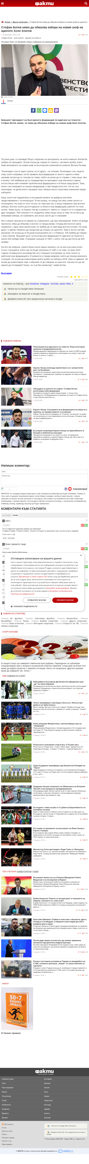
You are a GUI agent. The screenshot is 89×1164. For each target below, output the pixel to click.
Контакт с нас (6, 1141)
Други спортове (21, 22)
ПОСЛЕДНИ (6, 515)
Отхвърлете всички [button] (36, 600)
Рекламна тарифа (8, 1138)
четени (12, 872)
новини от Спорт (16, 676)
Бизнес (47, 1088)
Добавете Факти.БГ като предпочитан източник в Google (35, 299)
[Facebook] (33, 110)
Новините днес (8, 1079)
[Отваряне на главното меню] (2, 3)
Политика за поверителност (23, 594)
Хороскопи (48, 1100)
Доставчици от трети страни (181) (33, 576)
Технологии (6, 1096)
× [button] (81, 555)
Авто (46, 1092)
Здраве (47, 1109)
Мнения (47, 1083)
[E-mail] (50, 110)
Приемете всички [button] (65, 600)
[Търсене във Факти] (86, 3)
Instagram (44, 284)
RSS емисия (8, 1124)
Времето (5, 1113)
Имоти (4, 1092)
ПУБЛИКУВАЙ (80, 489)
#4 (14, 534)
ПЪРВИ (15, 515)
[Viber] (56, 110)
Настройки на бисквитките (60, 591)
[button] (24, 606)
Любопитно (6, 1105)
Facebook (34, 284)
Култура (47, 1105)
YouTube (54, 284)
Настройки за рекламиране (57, 588)
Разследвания (7, 1088)
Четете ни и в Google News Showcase (26, 289)
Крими (46, 1096)
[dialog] (44, 582)
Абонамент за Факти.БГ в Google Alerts (26, 294)
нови (35, 872)
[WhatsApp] (39, 110)
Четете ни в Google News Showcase (63, 1126)
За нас (4, 1128)
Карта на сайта (7, 1131)
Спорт (8, 22)
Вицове (5, 1118)
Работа (4, 1134)
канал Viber (65, 284)
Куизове (47, 1118)
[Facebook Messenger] (45, 110)
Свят (4, 1083)
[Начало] (44, 3)
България (6, 273)
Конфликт (6, 1109)
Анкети (47, 1113)
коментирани (24, 872)
